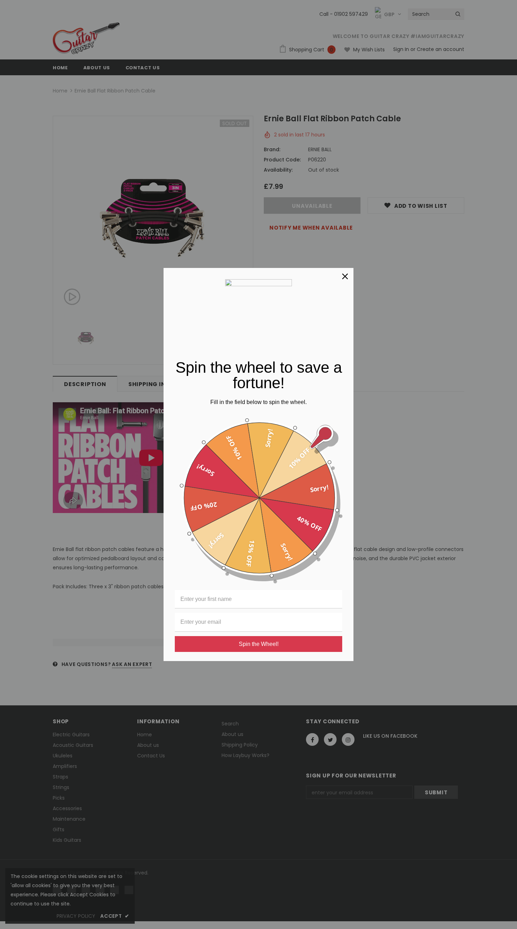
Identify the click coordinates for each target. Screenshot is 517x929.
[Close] (345, 276)
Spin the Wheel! (259, 644)
